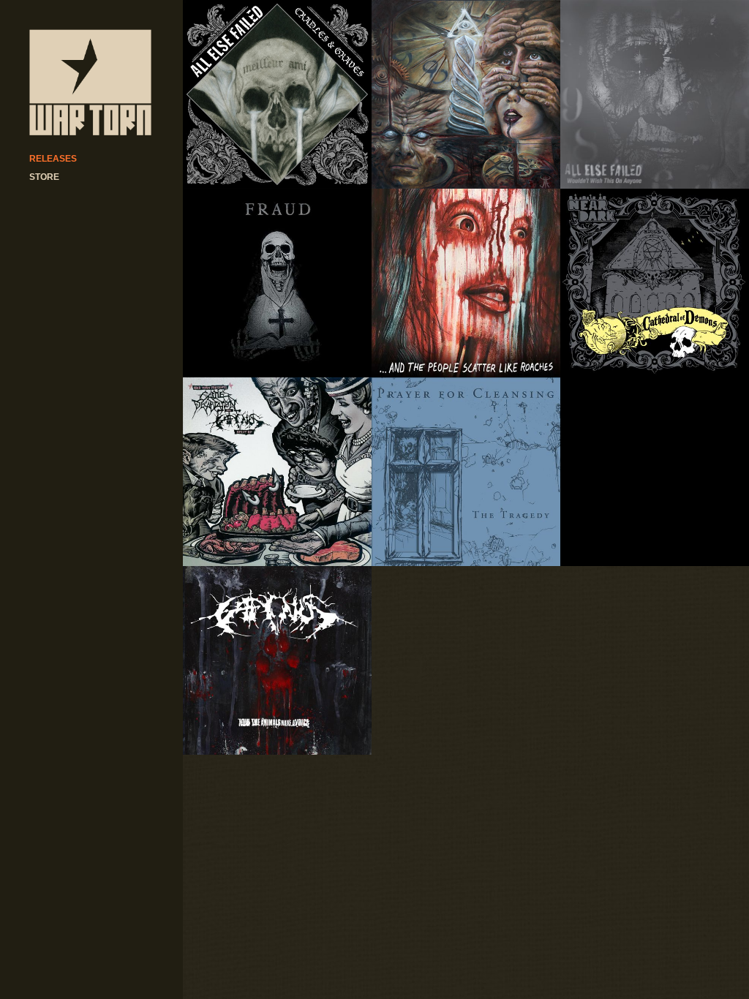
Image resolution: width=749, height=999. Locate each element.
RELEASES (53, 159)
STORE (44, 177)
